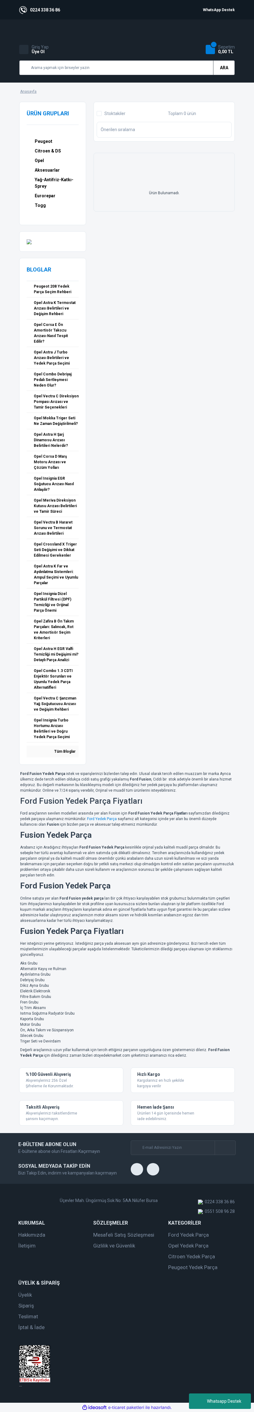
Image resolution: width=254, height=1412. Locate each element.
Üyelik (25, 1295)
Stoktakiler (114, 113)
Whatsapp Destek (224, 1401)
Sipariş (26, 1306)
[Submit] (225, 1148)
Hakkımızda (31, 1235)
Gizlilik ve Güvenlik (114, 1246)
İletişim (27, 1246)
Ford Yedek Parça (102, 819)
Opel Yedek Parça (188, 1246)
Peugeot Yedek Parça (192, 1267)
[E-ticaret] (126, 1407)
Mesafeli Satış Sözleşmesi (123, 1235)
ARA (224, 67)
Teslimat (28, 1316)
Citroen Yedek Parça (191, 1256)
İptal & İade (31, 1327)
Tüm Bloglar (64, 751)
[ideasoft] (94, 1407)
